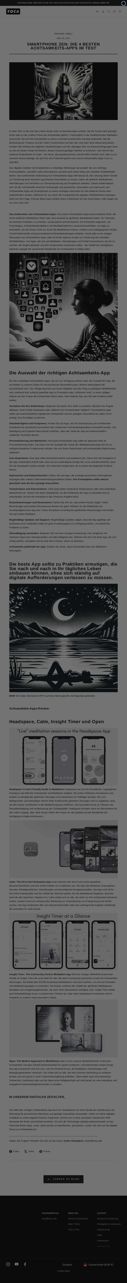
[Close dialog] (123, 3)
